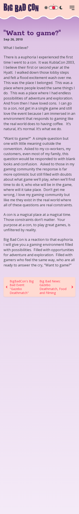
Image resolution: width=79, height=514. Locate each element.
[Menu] (71, 7)
